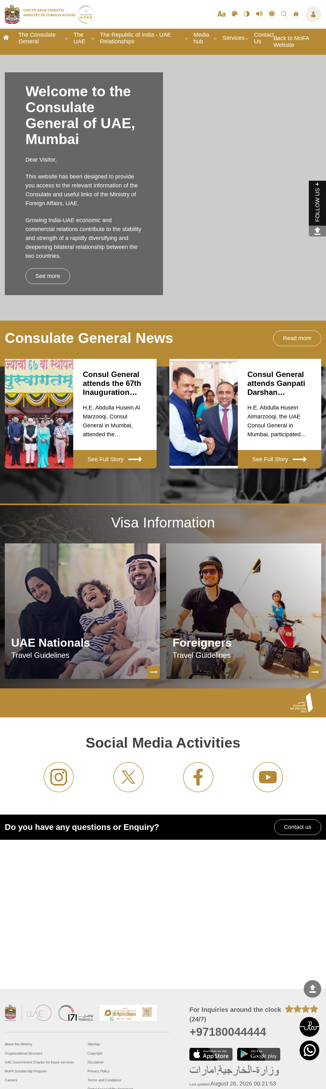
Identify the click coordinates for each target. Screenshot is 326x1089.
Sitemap (94, 1044)
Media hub (201, 38)
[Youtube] (268, 777)
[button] (309, 1027)
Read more (297, 338)
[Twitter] (128, 777)
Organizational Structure (23, 1053)
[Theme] (234, 14)
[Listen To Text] (259, 14)
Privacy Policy (99, 1071)
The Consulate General (37, 38)
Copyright (95, 1053)
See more (47, 276)
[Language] (272, 14)
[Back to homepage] (41, 22)
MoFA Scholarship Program (26, 1071)
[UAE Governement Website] (28, 1014)
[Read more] (153, 672)
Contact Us (264, 38)
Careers (11, 1080)
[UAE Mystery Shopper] (128, 1014)
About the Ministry (18, 1044)
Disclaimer (96, 1062)
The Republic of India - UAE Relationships (135, 38)
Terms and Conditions (104, 1080)
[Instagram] (58, 777)
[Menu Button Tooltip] (313, 14)
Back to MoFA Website (291, 41)
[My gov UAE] (75, 1014)
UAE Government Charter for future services (39, 1062)
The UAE (79, 38)
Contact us (297, 827)
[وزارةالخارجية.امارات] (234, 1070)
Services (233, 38)
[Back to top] (312, 989)
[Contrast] (247, 14)
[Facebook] (198, 777)
